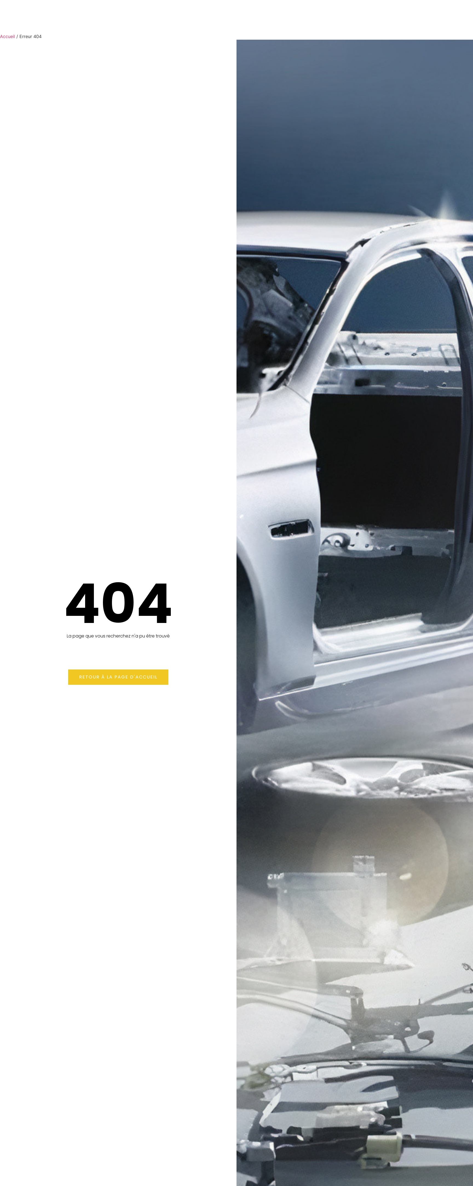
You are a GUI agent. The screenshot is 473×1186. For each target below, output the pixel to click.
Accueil (7, 36)
